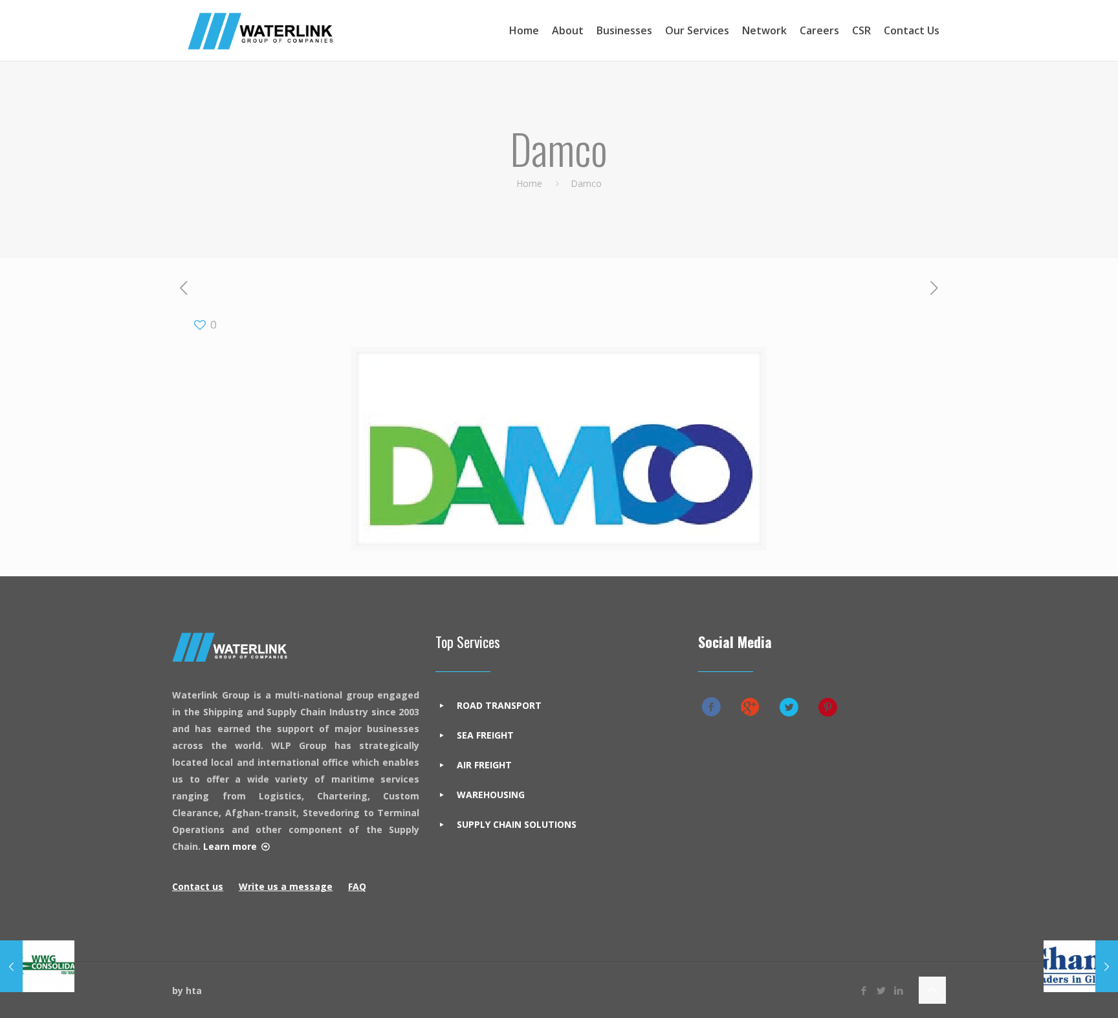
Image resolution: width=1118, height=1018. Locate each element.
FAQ (357, 886)
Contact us (197, 886)
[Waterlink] (260, 30)
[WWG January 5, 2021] (37, 966)
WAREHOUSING (491, 794)
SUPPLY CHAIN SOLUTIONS (516, 824)
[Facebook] (864, 990)
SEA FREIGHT (485, 735)
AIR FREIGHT (484, 765)
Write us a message (286, 886)
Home (529, 183)
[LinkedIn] (899, 990)
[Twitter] (881, 990)
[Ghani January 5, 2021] (1081, 966)
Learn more (230, 846)
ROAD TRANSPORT (499, 705)
